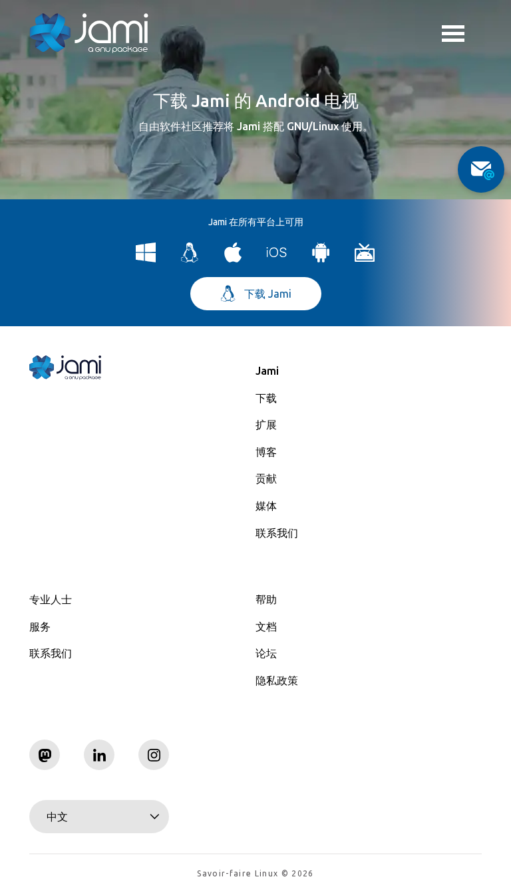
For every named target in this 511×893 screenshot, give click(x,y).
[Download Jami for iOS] (277, 258)
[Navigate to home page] (89, 33)
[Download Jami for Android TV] (365, 258)
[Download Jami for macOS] (233, 258)
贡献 (266, 478)
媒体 (266, 506)
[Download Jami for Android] (321, 258)
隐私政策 (277, 680)
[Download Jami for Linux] (190, 258)
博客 (266, 452)
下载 (266, 398)
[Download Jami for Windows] (146, 258)
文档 (266, 627)
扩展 (266, 425)
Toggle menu (462, 33)
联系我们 (277, 533)
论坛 (266, 653)
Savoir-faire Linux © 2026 (255, 873)
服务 (40, 627)
